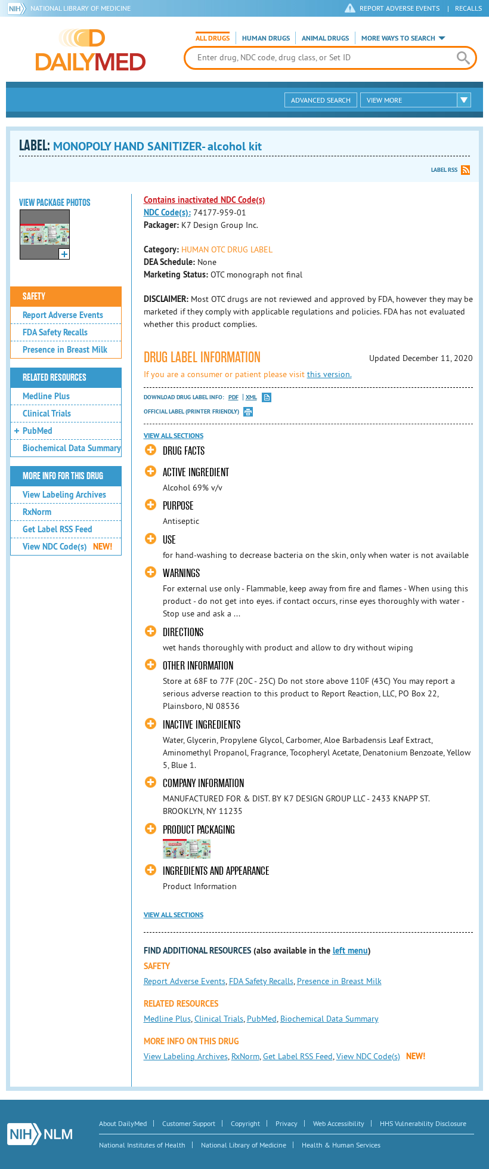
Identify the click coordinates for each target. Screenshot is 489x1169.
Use (169, 540)
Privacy (287, 1123)
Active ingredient (196, 472)
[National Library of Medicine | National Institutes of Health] (39, 1134)
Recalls (468, 8)
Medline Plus (46, 396)
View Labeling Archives (64, 494)
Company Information (203, 783)
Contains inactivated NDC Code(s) (204, 200)
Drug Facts (184, 451)
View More (384, 99)
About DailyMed (123, 1123)
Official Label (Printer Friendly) (191, 411)
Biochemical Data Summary (72, 448)
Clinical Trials (47, 413)
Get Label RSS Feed (57, 529)
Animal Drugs (325, 38)
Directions (183, 632)
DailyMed (91, 49)
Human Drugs (266, 38)
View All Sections (173, 435)
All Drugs (213, 38)
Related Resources (54, 378)
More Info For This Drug (63, 476)
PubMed (37, 430)
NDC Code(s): (167, 212)
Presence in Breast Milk (65, 349)
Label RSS (444, 170)
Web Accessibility (338, 1123)
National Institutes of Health (142, 1144)
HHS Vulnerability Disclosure (423, 1123)
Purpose (178, 506)
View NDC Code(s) (67, 546)
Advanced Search (321, 99)
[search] (463, 58)
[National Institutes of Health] (18, 8)
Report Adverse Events (63, 315)
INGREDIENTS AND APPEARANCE (216, 871)
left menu (350, 950)
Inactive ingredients (201, 725)
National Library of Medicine (80, 8)
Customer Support (188, 1123)
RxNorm (37, 512)
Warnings (181, 573)
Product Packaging (199, 830)
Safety (34, 297)
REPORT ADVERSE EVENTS (400, 8)
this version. (329, 374)
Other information (198, 666)
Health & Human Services (341, 1144)
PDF (233, 397)
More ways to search (398, 38)
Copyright (245, 1123)
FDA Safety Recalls (55, 332)
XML (251, 397)
